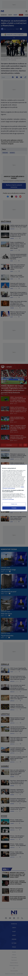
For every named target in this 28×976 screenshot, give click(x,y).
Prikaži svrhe (14, 504)
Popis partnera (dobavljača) (8, 499)
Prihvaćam (14, 507)
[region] (14, 488)
